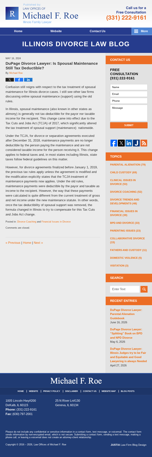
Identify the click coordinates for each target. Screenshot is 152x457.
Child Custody (123, 172)
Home (18, 31)
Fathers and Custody (128, 250)
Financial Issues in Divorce (56, 221)
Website (56, 31)
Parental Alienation (128, 164)
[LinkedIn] (129, 143)
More (144, 31)
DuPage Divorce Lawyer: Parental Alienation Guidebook (126, 314)
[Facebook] (114, 143)
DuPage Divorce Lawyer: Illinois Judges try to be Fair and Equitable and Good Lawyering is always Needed (128, 355)
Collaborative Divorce (127, 240)
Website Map (109, 391)
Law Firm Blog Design (128, 444)
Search (144, 289)
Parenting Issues (125, 230)
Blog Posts (127, 391)
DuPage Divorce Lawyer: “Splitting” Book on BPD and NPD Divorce (126, 333)
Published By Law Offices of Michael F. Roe (126, 13)
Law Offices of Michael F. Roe (50, 444)
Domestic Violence (126, 257)
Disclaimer (71, 391)
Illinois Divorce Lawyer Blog (42, 14)
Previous (13, 242)
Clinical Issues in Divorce (123, 182)
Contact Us (97, 31)
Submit (128, 125)
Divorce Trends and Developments (124, 201)
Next (38, 242)
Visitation (119, 265)
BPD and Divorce (125, 222)
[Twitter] (121, 143)
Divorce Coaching (26, 221)
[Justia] (136, 143)
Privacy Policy (51, 391)
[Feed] (144, 143)
